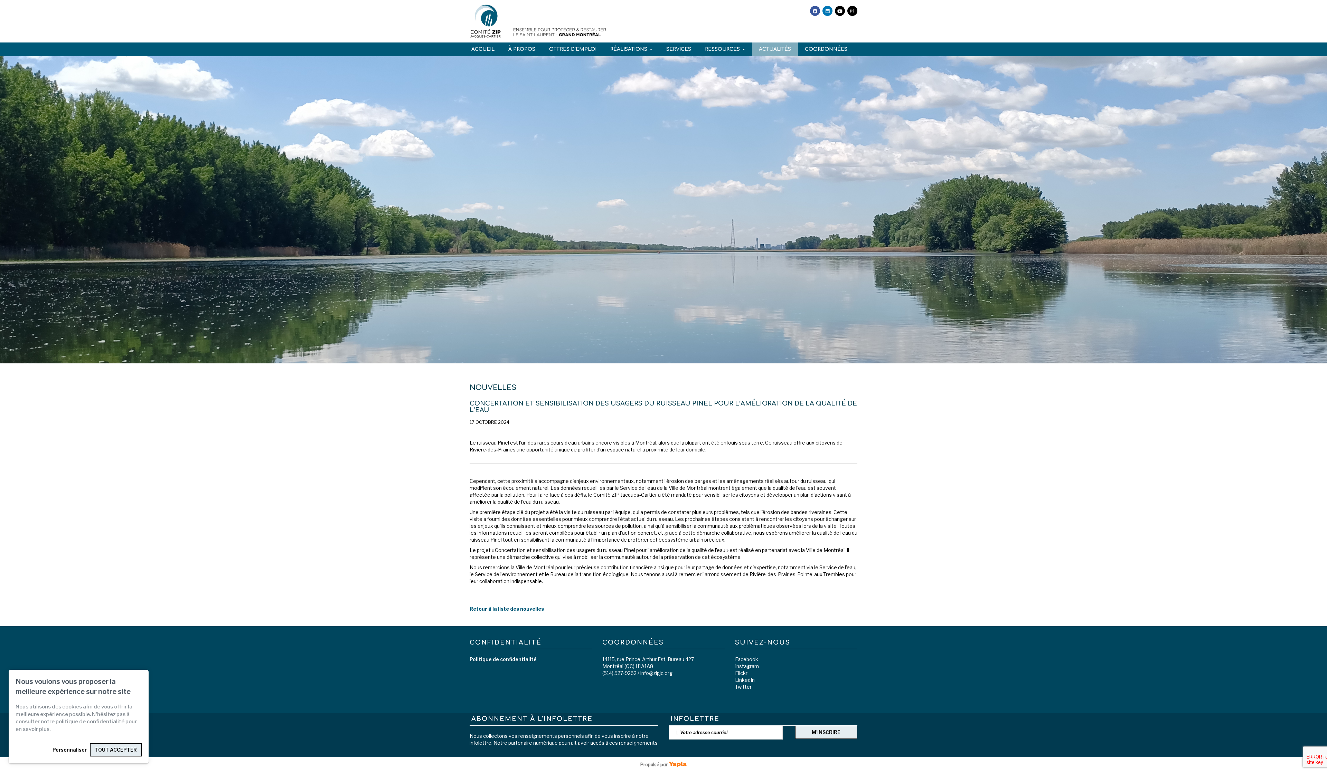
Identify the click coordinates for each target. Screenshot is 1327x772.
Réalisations (628, 49)
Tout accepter (116, 750)
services (678, 49)
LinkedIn (745, 680)
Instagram (747, 666)
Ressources (722, 49)
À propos (521, 49)
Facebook (746, 659)
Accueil (483, 49)
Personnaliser (70, 750)
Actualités (775, 49)
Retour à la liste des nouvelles (507, 609)
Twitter (743, 687)
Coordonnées (826, 49)
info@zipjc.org (656, 673)
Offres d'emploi (572, 49)
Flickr (741, 673)
